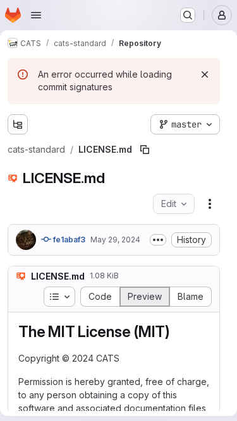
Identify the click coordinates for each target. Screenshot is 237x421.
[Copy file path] (145, 149)
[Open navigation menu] (36, 15)
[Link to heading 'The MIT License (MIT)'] (178, 332)
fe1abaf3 (68, 239)
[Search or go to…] (187, 15)
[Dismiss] (204, 74)
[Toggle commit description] (158, 240)
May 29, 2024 (115, 239)
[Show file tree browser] (18, 124)
